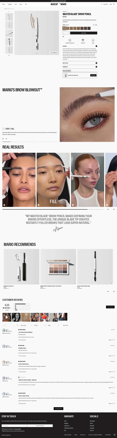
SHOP (3, 4)
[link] (65, 11)
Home (5, 8)
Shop (65, 421)
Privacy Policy (82, 434)
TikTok (91, 423)
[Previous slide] (108, 209)
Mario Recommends (67, 70)
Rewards (66, 423)
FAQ (65, 430)
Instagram (92, 421)
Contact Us (66, 426)
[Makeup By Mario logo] (58, 4)
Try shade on (54, 52)
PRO (26, 4)
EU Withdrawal (108, 434)
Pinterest (92, 426)
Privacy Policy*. (18, 429)
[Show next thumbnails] (9, 55)
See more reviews (58, 408)
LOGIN (111, 4)
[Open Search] (101, 4)
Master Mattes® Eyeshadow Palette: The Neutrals (50, 286)
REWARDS (10, 4)
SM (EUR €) (105, 4)
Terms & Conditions (67, 434)
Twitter (92, 430)
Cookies (75, 434)
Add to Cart (83, 33)
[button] (38, 283)
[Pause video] (4, 205)
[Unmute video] (6, 205)
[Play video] (38, 205)
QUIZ (16, 4)
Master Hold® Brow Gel (8, 286)
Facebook (92, 428)
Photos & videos (65, 325)
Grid (93, 25)
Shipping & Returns (68, 428)
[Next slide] (114, 209)
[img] (9, 331)
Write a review (110, 307)
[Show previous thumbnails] (9, 11)
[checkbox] (67, 325)
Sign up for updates (40, 425)
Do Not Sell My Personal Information (95, 434)
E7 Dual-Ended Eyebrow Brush (83, 286)
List (96, 25)
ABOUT (21, 4)
